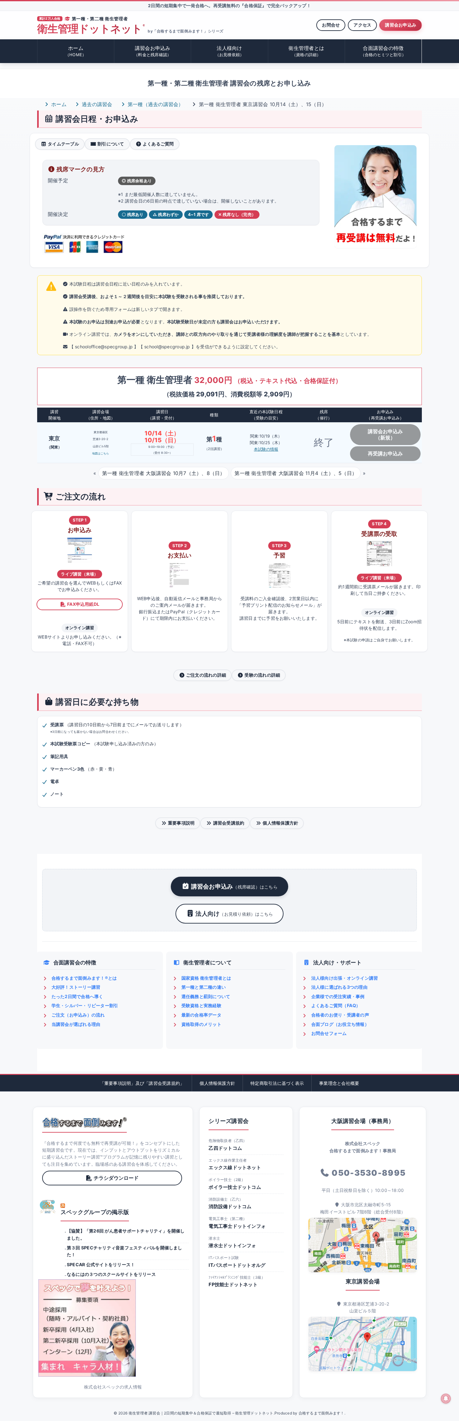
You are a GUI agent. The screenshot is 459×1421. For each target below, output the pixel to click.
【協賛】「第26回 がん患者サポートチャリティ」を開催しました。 (126, 1234)
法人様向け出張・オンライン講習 (344, 978)
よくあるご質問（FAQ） (336, 1005)
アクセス (362, 24)
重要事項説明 (181, 823)
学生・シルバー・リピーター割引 (85, 1005)
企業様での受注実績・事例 (338, 996)
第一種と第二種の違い (203, 987)
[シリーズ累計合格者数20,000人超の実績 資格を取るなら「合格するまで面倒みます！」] (84, 1122)
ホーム (75, 51)
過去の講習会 (96, 104)
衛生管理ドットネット (91, 29)
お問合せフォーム (329, 1033)
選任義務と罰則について (205, 996)
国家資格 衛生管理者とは (206, 978)
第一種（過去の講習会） (155, 104)
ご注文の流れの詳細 (206, 675)
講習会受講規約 (228, 823)
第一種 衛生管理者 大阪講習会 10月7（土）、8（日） (163, 473)
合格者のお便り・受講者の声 (340, 1014)
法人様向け (229, 51)
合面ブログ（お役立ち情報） (340, 1024)
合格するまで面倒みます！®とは (84, 978)
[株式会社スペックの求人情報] (113, 1328)
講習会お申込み (400, 24)
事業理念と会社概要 (339, 1083)
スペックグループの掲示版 (95, 1212)
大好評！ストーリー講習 (76, 987)
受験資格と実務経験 (201, 1005)
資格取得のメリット (201, 1024)
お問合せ (331, 24)
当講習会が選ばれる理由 (76, 1024)
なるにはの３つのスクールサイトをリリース (111, 1274)
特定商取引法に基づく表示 (277, 1083)
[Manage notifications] (446, 1399)
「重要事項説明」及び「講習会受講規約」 (142, 1083)
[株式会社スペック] (48, 1206)
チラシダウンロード (116, 1178)
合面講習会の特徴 (383, 51)
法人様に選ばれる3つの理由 (339, 987)
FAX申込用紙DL (83, 604)
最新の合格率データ (201, 1014)
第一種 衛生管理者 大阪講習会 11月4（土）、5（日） (295, 473)
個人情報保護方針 (280, 823)
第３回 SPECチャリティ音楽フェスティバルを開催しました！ (124, 1251)
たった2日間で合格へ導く (77, 996)
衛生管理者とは (306, 51)
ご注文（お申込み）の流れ (78, 1014)
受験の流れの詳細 (262, 675)
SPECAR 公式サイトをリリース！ (101, 1264)
